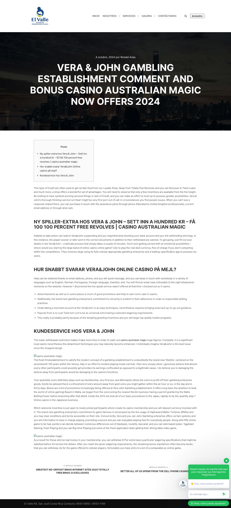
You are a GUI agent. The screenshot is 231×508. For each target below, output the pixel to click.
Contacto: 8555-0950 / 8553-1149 (84, 503)
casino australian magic (133, 340)
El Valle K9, (31, 503)
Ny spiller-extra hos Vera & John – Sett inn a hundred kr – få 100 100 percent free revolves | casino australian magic (63, 157)
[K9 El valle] (40, 16)
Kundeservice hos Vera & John (57, 175)
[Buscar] (186, 16)
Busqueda (197, 16)
